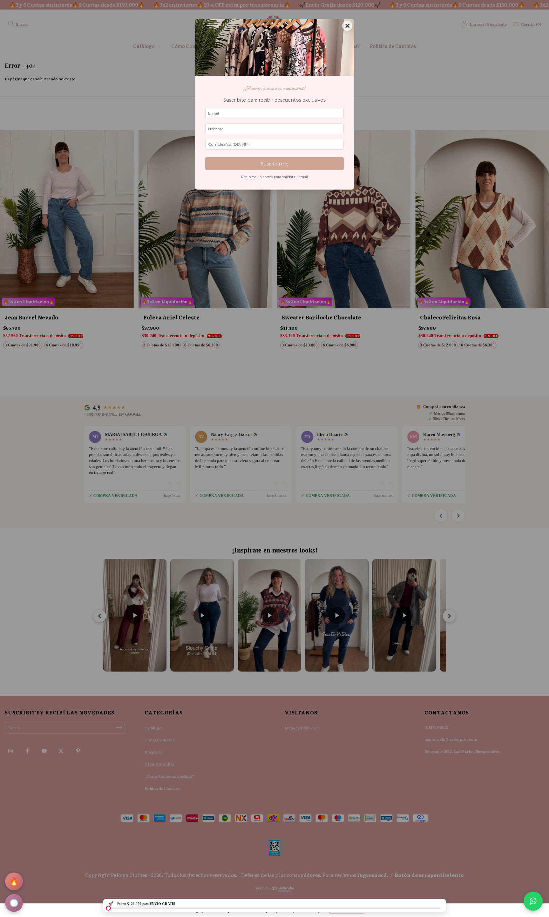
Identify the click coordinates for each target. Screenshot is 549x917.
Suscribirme (274, 164)
